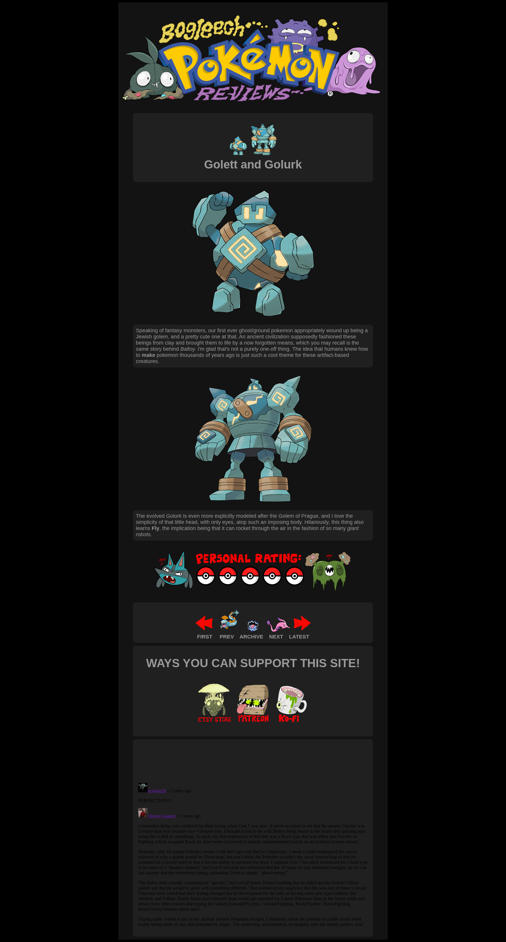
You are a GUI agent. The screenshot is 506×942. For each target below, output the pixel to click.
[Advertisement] (242, 760)
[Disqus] (253, 854)
